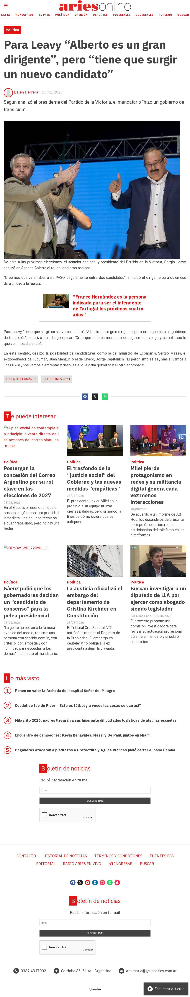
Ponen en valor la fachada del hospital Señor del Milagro (65, 690)
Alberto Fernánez (21, 379)
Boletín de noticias (66, 768)
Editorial (45, 863)
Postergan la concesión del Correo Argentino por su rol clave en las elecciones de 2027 (29, 482)
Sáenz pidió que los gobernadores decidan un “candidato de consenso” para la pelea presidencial (31, 602)
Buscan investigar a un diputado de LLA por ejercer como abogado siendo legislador (158, 598)
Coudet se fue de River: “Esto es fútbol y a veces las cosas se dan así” (78, 705)
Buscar (147, 863)
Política (62, 15)
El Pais (44, 15)
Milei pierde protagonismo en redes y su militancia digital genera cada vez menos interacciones (155, 485)
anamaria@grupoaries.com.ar (151, 970)
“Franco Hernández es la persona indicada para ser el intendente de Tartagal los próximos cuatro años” (110, 306)
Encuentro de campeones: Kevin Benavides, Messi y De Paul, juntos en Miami (82, 735)
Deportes (100, 15)
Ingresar (122, 863)
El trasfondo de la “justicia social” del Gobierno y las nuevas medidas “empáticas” (94, 478)
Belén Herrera (26, 92)
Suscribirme (95, 800)
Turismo (165, 15)
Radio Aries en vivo (82, 863)
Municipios (24, 15)
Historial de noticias (65, 855)
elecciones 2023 (56, 379)
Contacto (26, 855)
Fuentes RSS (162, 855)
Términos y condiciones (118, 855)
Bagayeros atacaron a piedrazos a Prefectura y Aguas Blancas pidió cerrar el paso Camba (95, 749)
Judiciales (145, 15)
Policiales (122, 15)
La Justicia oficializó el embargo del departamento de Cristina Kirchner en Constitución (94, 602)
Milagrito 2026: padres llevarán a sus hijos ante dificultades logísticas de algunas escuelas (96, 720)
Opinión (81, 15)
